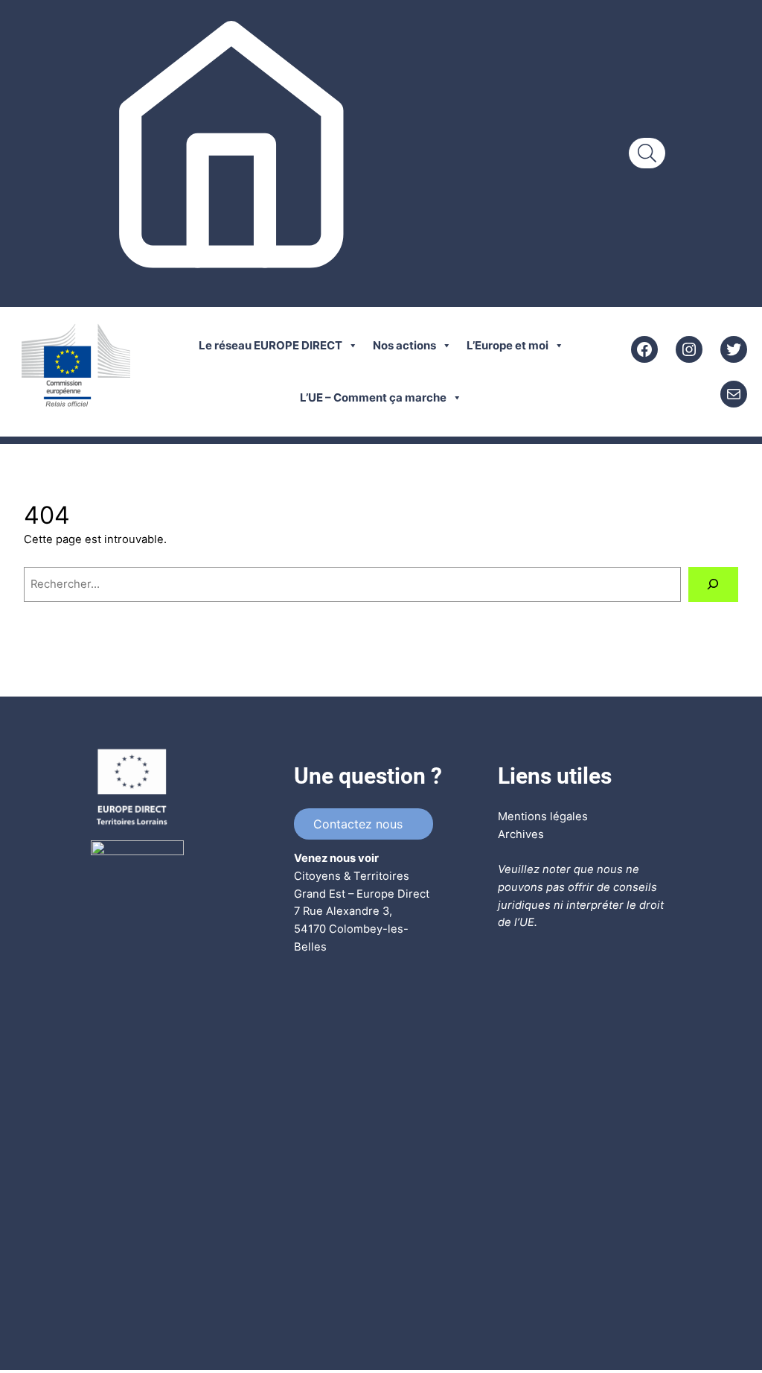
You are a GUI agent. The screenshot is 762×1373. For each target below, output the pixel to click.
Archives (521, 834)
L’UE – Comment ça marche (373, 397)
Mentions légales (543, 816)
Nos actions (404, 345)
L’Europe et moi (507, 345)
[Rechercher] (713, 585)
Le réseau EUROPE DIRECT (270, 345)
